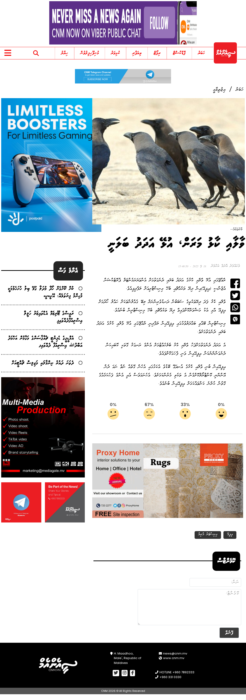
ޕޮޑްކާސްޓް (179, 53)
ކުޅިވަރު (115, 53)
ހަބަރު (201, 53)
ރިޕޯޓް (157, 53)
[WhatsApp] (235, 307)
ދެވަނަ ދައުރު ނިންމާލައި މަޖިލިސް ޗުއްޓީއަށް (43, 363)
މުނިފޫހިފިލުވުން (89, 53)
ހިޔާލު (64, 53)
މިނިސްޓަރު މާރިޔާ (207, 534)
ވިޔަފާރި (136, 53)
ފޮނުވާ (229, 633)
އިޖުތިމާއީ (219, 89)
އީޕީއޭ (230, 534)
